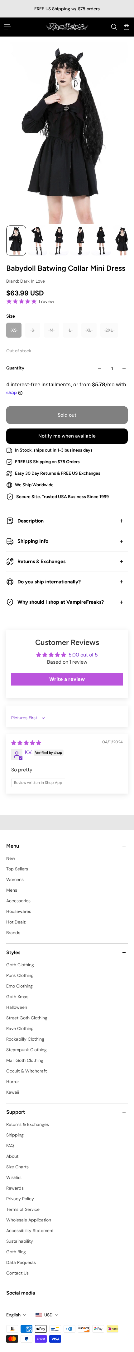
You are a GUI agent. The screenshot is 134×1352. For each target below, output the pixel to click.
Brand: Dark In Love (25, 281)
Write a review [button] (67, 679)
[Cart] (126, 27)
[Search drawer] (114, 27)
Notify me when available (67, 436)
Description (30, 521)
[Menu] (7, 27)
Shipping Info (32, 541)
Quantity (15, 368)
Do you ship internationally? (49, 582)
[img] (26, 743)
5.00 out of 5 (83, 654)
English (13, 1315)
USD (48, 1315)
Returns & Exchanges (41, 561)
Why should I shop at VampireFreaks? (60, 602)
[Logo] (67, 27)
